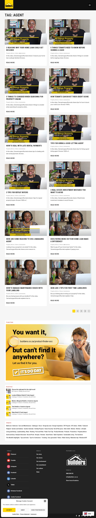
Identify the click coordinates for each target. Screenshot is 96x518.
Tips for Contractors (35, 437)
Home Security (49, 428)
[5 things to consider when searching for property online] (26, 81)
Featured (85, 425)
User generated (52, 437)
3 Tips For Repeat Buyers (17, 192)
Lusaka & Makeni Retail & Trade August (23, 395)
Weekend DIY (83, 437)
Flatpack (8, 428)
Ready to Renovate (20, 434)
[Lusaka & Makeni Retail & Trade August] (8, 396)
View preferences (38, 510)
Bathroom (9, 425)
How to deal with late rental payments (24, 146)
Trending (44, 437)
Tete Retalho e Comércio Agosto (21, 406)
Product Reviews (59, 431)
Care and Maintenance (24, 425)
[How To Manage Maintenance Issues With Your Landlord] (26, 272)
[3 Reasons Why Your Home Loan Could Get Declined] (26, 32)
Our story (39, 454)
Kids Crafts (67, 428)
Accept (9, 510)
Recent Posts (26, 391)
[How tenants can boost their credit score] (70, 81)
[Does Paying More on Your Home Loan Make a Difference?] (70, 223)
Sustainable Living (69, 434)
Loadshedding (21, 431)
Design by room (47, 425)
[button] (45, 501)
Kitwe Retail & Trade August (19, 412)
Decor (40, 425)
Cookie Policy (15, 514)
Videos (16, 53)
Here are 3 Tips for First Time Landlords (69, 288)
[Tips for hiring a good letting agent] (70, 127)
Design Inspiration (57, 425)
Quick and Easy (10, 434)
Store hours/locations (72, 480)
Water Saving (66, 437)
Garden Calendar (29, 428)
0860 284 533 (69, 473)
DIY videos (74, 425)
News (27, 431)
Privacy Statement (25, 514)
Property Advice (10, 53)
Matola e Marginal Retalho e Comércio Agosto (25, 401)
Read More (10, 62)
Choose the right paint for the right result (23, 389)
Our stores (39, 458)
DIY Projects (15, 391)
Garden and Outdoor (17, 428)
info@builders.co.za (72, 477)
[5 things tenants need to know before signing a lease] (70, 32)
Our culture (39, 468)
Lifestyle (83, 428)
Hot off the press (58, 428)
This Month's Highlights (13, 437)
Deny (23, 510)
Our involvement (41, 461)
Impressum (33, 514)
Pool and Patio (39, 431)
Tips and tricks (24, 437)
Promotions (25, 397)
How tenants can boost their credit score (70, 97)
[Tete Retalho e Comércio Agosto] (8, 408)
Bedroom (15, 425)
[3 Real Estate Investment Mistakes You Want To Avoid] (70, 174)
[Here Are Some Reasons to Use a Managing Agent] (26, 223)
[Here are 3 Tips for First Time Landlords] (70, 272)
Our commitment (41, 465)
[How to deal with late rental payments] (26, 130)
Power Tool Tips (48, 431)
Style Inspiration (58, 434)
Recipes (37, 434)
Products (19, 397)
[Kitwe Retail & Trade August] (8, 414)
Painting (20, 391)
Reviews (42, 434)
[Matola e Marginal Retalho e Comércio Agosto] (8, 402)
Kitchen (73, 428)
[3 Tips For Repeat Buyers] (26, 176)
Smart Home (49, 434)
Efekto (80, 425)
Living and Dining (11, 431)
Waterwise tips (74, 437)
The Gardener (79, 434)
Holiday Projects (39, 428)
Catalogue (14, 397)
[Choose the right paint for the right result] (8, 391)
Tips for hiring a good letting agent (67, 143)
